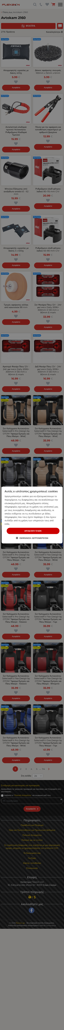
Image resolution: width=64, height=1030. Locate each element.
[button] (32, 538)
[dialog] (32, 515)
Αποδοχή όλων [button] (33, 530)
